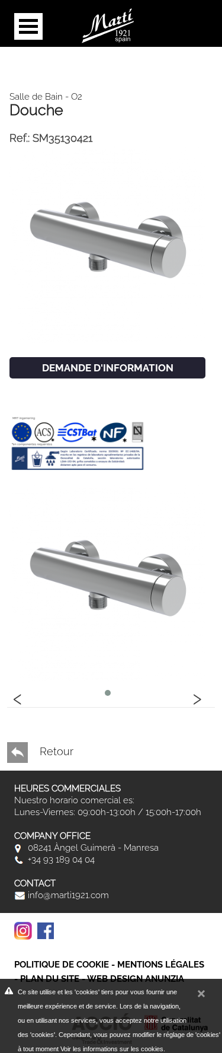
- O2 (72, 96)
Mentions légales (160, 964)
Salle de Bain (36, 96)
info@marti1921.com (67, 895)
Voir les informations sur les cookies (111, 1048)
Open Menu (28, 26)
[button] (108, 693)
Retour (55, 751)
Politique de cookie (61, 964)
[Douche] (107, 243)
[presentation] (17, 697)
